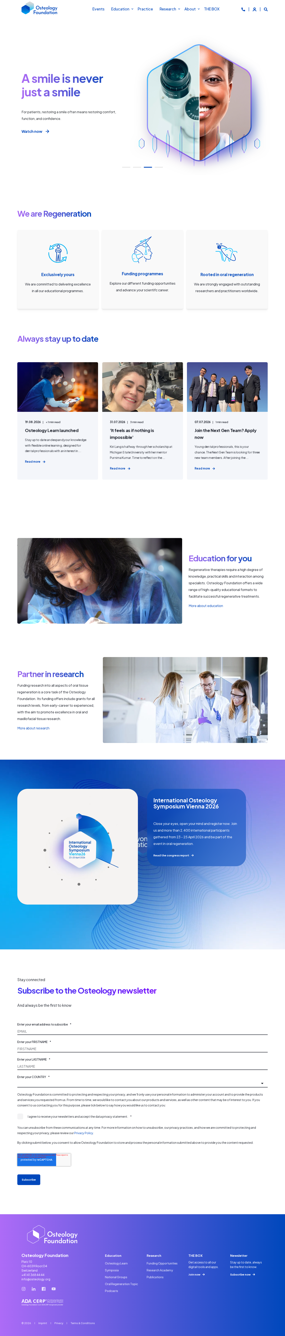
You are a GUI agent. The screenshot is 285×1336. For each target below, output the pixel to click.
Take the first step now (42, 131)
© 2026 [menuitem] (26, 1323)
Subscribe (29, 1179)
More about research (33, 728)
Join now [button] (194, 1274)
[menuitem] (132, 9)
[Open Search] (266, 8)
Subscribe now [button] (240, 1274)
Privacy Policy (83, 1133)
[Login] (255, 8)
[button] (126, 167)
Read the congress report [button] (171, 855)
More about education (206, 605)
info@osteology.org (35, 1279)
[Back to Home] (39, 9)
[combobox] (142, 1083)
